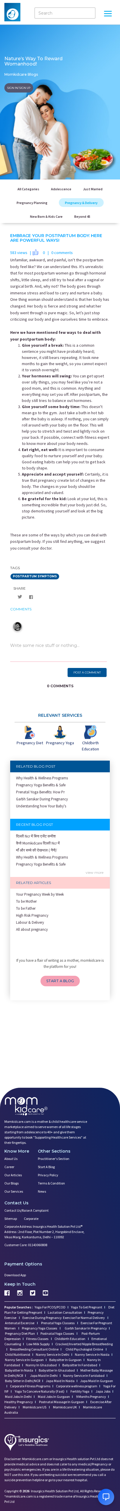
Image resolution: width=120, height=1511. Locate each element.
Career (9, 1167)
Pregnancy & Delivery (81, 203)
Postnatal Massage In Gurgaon (61, 1402)
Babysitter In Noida (19, 1370)
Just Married (93, 189)
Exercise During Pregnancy (42, 1317)
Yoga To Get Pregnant (86, 1307)
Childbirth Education (70, 1338)
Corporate (31, 1218)
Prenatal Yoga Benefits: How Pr (40, 792)
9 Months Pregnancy (90, 1396)
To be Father (26, 908)
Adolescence (61, 189)
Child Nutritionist (17, 1354)
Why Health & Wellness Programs (42, 778)
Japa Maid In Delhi (44, 1375)
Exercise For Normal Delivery (84, 1317)
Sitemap (10, 1218)
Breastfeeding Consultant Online (34, 1349)
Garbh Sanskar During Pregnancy (42, 799)
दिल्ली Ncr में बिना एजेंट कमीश (36, 836)
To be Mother (26, 901)
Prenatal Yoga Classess (57, 1323)
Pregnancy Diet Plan (20, 1333)
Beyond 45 (82, 216)
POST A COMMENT (87, 672)
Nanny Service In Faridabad (84, 1375)
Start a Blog (46, 1167)
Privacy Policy (48, 1175)
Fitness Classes (37, 1338)
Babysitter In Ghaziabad (57, 1370)
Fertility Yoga (79, 1391)
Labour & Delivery (30, 922)
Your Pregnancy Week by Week (40, 894)
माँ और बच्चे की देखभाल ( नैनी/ (36, 850)
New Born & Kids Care (46, 216)
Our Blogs (11, 1183)
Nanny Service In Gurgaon (24, 1360)
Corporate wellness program (76, 1386)
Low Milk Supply (38, 1344)
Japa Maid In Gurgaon (96, 1381)
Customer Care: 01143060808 (25, 1245)
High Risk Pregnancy (32, 915)
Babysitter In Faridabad (79, 1365)
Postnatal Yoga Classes (57, 1333)
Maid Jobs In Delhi (18, 1396)
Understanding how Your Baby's (41, 806)
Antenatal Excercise (20, 1323)
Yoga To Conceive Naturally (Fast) (39, 1391)
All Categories (28, 189)
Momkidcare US (34, 1407)
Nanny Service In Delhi (52, 1354)
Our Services (13, 1191)
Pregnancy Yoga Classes (40, 1328)
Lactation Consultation (65, 1312)
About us (10, 1158)
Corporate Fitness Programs (30, 1386)
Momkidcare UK (64, 1407)
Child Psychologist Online (85, 1349)
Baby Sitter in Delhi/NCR (22, 1381)
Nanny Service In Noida (92, 1354)
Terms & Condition (51, 1183)
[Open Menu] (107, 14)
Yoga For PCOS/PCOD (50, 1307)
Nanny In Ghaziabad (41, 1365)
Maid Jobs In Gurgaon (53, 1396)
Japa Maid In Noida (60, 1381)
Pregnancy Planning (32, 203)
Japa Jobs (102, 1391)
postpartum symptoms (35, 576)
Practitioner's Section (53, 1158)
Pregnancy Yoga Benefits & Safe (41, 785)
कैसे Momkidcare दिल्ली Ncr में (38, 843)
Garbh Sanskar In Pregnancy (86, 1328)
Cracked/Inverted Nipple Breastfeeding (84, 1344)
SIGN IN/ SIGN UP (18, 87)
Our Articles (13, 1175)
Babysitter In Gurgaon (65, 1360)
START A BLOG (60, 981)
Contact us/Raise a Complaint (26, 1210)
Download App (15, 1275)
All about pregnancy (32, 929)
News (42, 1191)
